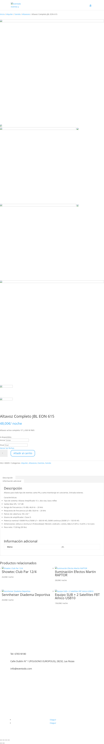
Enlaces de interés (63, 716)
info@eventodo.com (21, 668)
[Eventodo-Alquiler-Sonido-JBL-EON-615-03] (39, 129)
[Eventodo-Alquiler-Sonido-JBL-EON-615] (39, 205)
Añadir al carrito (22, 453)
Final (2, 445)
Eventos (41, 463)
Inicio (2, 14)
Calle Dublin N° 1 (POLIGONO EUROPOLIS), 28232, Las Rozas (42, 661)
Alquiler (9, 14)
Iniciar (2, 440)
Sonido (17, 14)
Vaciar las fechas (7, 448)
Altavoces (26, 14)
